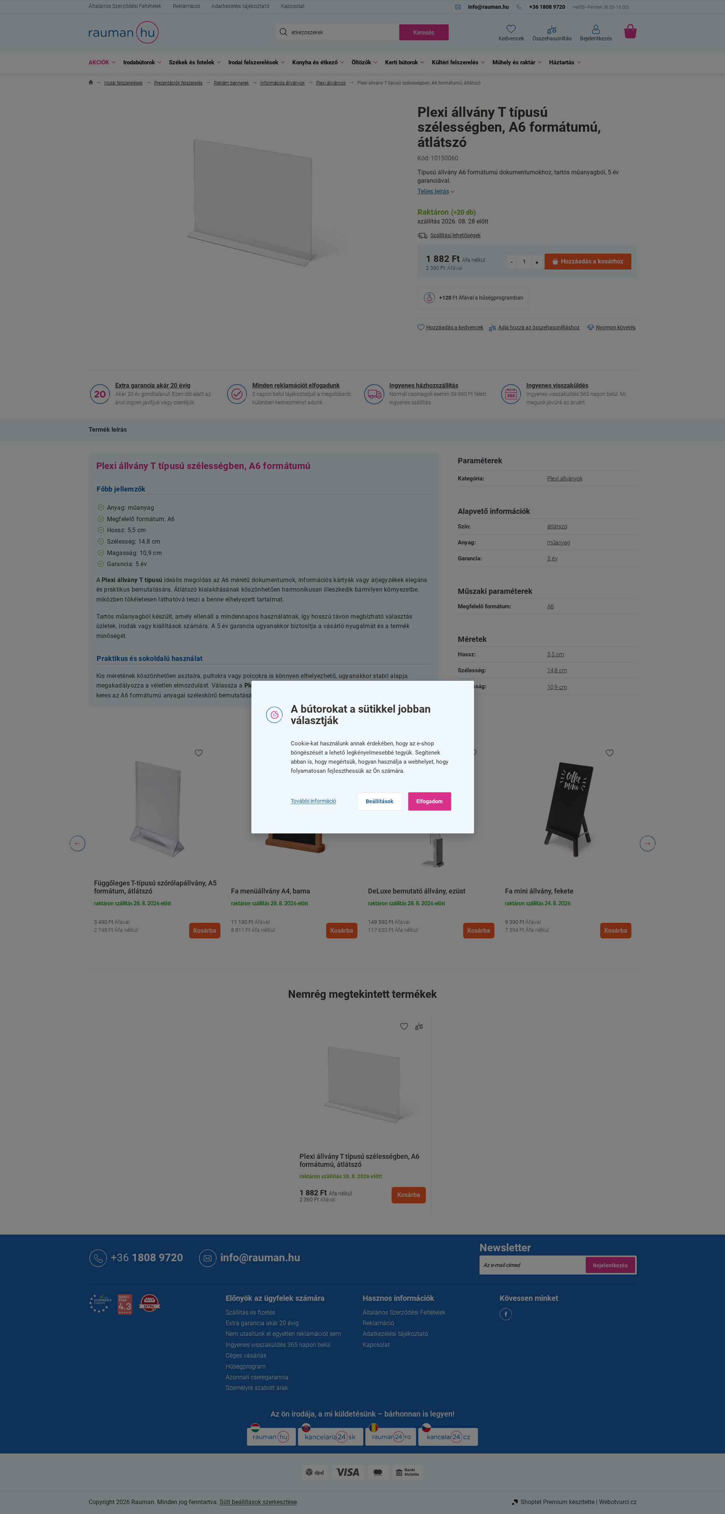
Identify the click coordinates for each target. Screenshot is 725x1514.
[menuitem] (100, 62)
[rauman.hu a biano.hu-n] (124, 1307)
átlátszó (557, 526)
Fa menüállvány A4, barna (133, 891)
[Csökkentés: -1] (512, 261)
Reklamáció (186, 6)
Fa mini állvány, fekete (402, 891)
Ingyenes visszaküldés (557, 385)
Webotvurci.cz (618, 1502)
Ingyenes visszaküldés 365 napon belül (278, 1344)
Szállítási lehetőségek (455, 235)
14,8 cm (557, 670)
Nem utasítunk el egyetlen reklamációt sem (283, 1333)
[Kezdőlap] (91, 83)
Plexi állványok (565, 478)
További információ (313, 801)
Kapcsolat (293, 6)
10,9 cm (557, 687)
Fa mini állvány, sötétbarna (546, 891)
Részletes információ (527, 191)
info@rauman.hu (260, 1257)
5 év (552, 558)
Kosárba (408, 1194)
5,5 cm (555, 654)
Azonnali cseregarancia (257, 1377)
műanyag (558, 542)
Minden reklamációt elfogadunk (296, 385)
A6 (550, 606)
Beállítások (379, 801)
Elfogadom (429, 801)
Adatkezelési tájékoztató (240, 6)
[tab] (107, 430)
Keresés (423, 32)
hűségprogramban (501, 298)
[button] (157, 918)
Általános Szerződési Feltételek (125, 6)
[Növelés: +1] (537, 261)
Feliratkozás (610, 1265)
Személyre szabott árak (257, 1387)
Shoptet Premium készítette (557, 1502)
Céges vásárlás (246, 1355)
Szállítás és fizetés (250, 1312)
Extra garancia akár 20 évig (152, 385)
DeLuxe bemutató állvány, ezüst (279, 891)
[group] (157, 843)
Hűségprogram (246, 1366)
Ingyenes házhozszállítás (423, 385)
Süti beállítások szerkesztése (258, 1502)
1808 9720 (147, 1257)
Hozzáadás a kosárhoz (592, 261)
